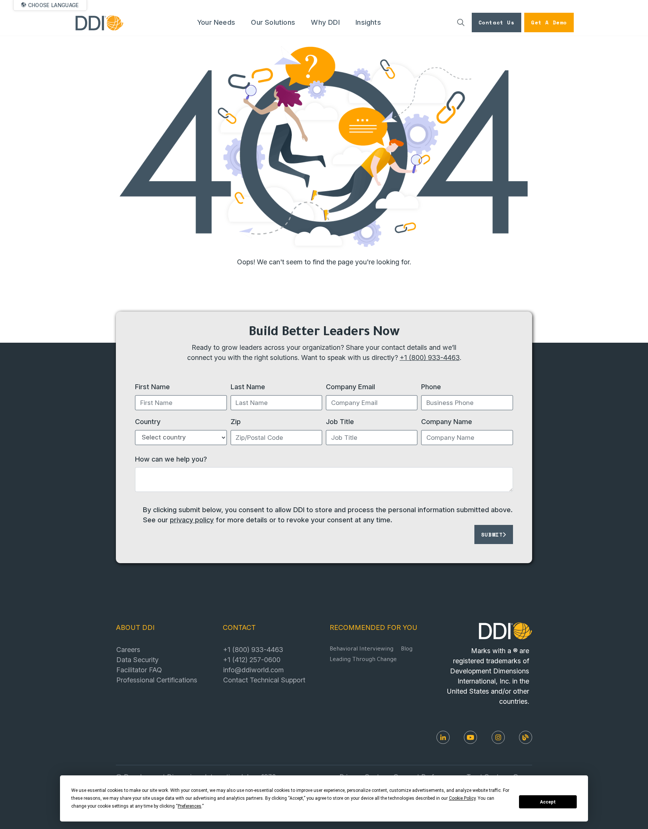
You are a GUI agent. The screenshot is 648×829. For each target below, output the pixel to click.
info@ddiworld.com (253, 670)
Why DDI (325, 22)
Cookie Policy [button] (462, 798)
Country (147, 421)
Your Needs (216, 22)
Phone (431, 386)
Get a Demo (549, 22)
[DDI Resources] (525, 737)
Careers (128, 649)
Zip (236, 421)
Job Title (340, 421)
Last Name (248, 386)
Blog (406, 649)
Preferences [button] (189, 806)
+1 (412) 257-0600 (251, 659)
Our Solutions (273, 22)
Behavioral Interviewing (361, 649)
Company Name (446, 421)
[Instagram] (498, 737)
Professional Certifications (156, 680)
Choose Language (53, 5)
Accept (548, 802)
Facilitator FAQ (139, 670)
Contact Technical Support (264, 680)
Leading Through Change (363, 660)
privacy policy (192, 520)
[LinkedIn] (443, 737)
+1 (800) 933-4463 (430, 357)
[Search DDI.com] (460, 22)
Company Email (350, 386)
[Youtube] (470, 737)
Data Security (137, 659)
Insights (368, 22)
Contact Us (496, 22)
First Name (152, 386)
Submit (492, 534)
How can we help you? (171, 459)
